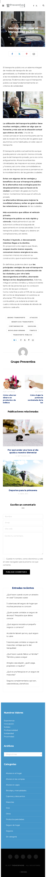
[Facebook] (10, 857)
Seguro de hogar (13, 825)
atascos (34, 317)
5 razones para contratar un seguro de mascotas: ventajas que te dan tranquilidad (22, 645)
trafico (33, 330)
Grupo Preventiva (18, 37)
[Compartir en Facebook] (12, 53)
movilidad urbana (16, 330)
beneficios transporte (22, 322)
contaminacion (16, 326)
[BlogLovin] (36, 857)
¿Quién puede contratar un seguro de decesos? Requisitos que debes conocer (22, 615)
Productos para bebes (15, 819)
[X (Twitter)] (17, 857)
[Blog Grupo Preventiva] (15, 5)
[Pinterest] (26, 53)
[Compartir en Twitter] (19, 53)
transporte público (22, 335)
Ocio (8, 808)
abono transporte (16, 317)
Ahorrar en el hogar (14, 773)
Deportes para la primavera (23, 490)
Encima (23, 872)
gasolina (32, 326)
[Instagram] (23, 857)
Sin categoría (11, 837)
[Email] (34, 53)
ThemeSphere (18, 865)
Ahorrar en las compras (23, 22)
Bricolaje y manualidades (16, 791)
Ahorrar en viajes (12, 785)
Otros (8, 814)
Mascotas (10, 802)
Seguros (9, 831)
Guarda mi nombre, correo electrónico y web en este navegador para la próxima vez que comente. (23, 562)
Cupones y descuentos (15, 796)
